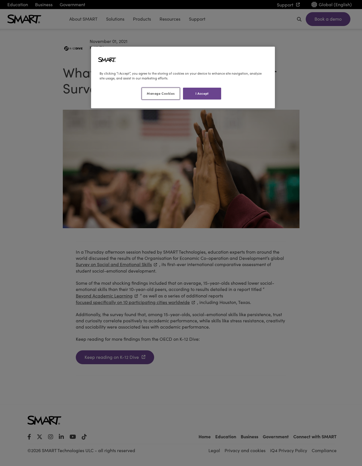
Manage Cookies (160, 93)
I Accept (202, 93)
